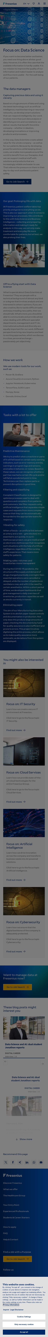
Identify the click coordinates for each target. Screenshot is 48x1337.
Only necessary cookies (24, 1324)
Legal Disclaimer (16, 1310)
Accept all (24, 1332)
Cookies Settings (24, 1317)
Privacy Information (11, 1305)
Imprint (6, 1310)
